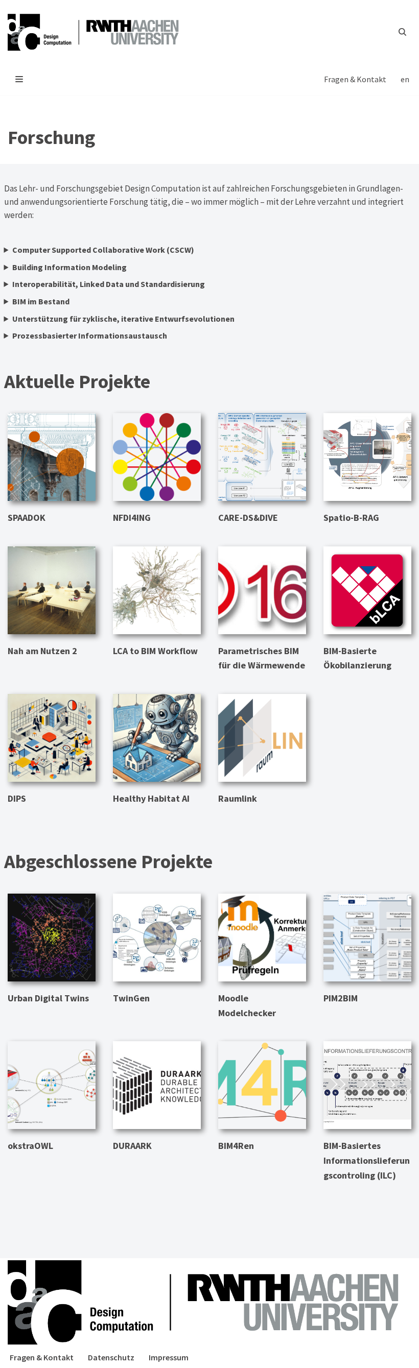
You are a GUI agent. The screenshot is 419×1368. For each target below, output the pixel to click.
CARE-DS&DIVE (248, 517)
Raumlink (237, 798)
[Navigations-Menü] (19, 79)
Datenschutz (111, 1357)
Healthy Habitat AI (151, 798)
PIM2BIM (340, 998)
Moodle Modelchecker (247, 1005)
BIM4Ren (236, 1145)
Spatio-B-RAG (351, 517)
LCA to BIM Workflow (155, 651)
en (405, 79)
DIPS (17, 798)
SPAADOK (26, 517)
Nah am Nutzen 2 (42, 651)
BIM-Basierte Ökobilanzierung (357, 658)
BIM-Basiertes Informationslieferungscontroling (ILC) (366, 1160)
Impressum (169, 1357)
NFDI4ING (132, 517)
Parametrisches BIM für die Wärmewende (261, 658)
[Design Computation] (97, 32)
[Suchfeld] (402, 32)
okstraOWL (30, 1145)
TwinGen (131, 998)
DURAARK (132, 1145)
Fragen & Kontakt (355, 79)
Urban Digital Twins (48, 998)
